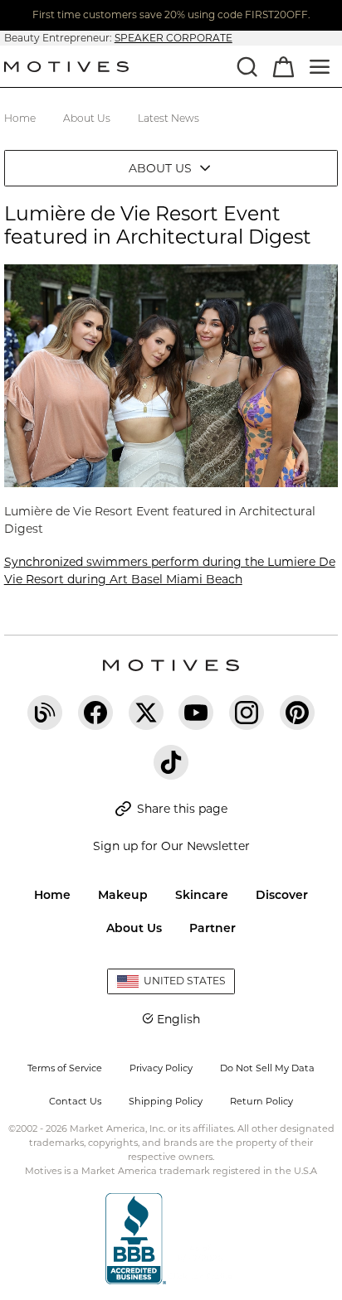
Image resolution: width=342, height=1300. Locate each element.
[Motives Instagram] (246, 712)
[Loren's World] (44, 712)
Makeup (123, 894)
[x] (146, 712)
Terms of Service (64, 1068)
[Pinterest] (297, 712)
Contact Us (75, 1101)
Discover (282, 894)
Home (52, 894)
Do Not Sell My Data (267, 1068)
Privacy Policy (161, 1068)
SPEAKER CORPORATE (173, 37)
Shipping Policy (166, 1101)
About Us (134, 928)
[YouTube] (195, 712)
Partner (212, 928)
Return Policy (261, 1101)
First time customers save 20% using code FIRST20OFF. (171, 14)
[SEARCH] (246, 66)
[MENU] (319, 66)
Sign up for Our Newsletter (171, 845)
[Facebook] (95, 712)
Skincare (201, 894)
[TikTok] (171, 762)
